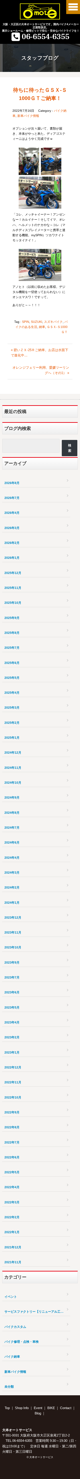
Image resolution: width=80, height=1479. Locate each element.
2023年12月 (12, 917)
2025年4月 (12, 692)
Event (38, 1408)
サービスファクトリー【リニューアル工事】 (35, 1311)
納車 (42, 327)
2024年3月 (12, 872)
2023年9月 (12, 962)
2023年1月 (12, 1052)
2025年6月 (12, 663)
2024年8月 (12, 812)
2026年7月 (12, 498)
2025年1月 (12, 737)
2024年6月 (12, 842)
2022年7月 (12, 1142)
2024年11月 (12, 767)
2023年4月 (12, 1022)
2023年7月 (12, 977)
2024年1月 (12, 902)
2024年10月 (12, 782)
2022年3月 (12, 1202)
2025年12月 (12, 573)
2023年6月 (12, 992)
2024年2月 (12, 887)
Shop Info (22, 1408)
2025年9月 (12, 618)
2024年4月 (12, 857)
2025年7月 (12, 647)
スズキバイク (53, 321)
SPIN (25, 321)
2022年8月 (12, 1127)
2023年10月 (12, 947)
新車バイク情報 (28, 116)
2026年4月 (12, 513)
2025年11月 (12, 588)
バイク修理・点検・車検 (21, 1341)
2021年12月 (12, 1247)
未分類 (9, 1386)
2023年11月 (12, 932)
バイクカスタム (15, 1326)
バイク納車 (12, 1356)
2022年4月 (12, 1187)
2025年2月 (12, 722)
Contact (65, 1408)
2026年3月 (12, 528)
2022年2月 (12, 1217)
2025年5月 (12, 677)
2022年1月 (12, 1232)
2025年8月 (12, 633)
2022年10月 (12, 1097)
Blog (38, 1413)
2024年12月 (12, 752)
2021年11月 (12, 1262)
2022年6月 (12, 1157)
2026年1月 (12, 557)
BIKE (51, 1408)
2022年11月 (12, 1082)
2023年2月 (12, 1037)
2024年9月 (12, 797)
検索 (69, 447)
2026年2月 (12, 543)
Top (7, 1408)
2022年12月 (12, 1067)
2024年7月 (12, 827)
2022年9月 (12, 1112)
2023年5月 (12, 1007)
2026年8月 (12, 483)
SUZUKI (36, 321)
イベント (10, 1296)
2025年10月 (12, 602)
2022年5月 (12, 1172)
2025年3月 (12, 707)
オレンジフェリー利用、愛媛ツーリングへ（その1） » (40, 370)
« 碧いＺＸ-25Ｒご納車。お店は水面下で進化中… (39, 352)
